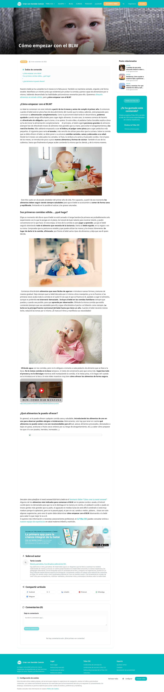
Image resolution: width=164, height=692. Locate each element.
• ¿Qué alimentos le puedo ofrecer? (33, 81)
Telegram (32, 596)
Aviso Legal (53, 665)
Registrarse (132, 4)
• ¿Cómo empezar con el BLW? (31, 73)
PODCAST (88, 4)
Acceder (142, 4)
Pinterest (84, 592)
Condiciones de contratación (93, 665)
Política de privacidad (57, 667)
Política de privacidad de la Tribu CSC (95, 670)
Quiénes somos (122, 665)
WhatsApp (101, 592)
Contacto (119, 667)
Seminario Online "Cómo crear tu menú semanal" (88, 499)
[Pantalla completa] (60, 380)
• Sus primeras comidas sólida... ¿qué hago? (36, 76)
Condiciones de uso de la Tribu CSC (95, 667)
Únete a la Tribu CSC (131, 101)
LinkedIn (66, 592)
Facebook (32, 592)
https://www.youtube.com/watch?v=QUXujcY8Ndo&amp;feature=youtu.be (39, 403)
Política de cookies (56, 673)
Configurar (128, 679)
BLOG (71, 4)
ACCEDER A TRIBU (112, 4)
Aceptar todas (141, 679)
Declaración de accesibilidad (126, 670)
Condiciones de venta (57, 670)
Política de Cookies (53, 689)
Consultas (87, 673)
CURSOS (79, 4)
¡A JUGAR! (98, 4)
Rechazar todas (113, 679)
